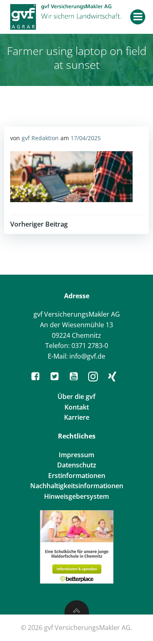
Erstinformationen (76, 475)
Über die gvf (76, 396)
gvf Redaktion (40, 138)
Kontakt (76, 407)
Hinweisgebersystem (76, 496)
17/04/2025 (86, 138)
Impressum (76, 454)
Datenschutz (76, 464)
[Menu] (137, 16)
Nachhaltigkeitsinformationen (76, 485)
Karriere (76, 417)
